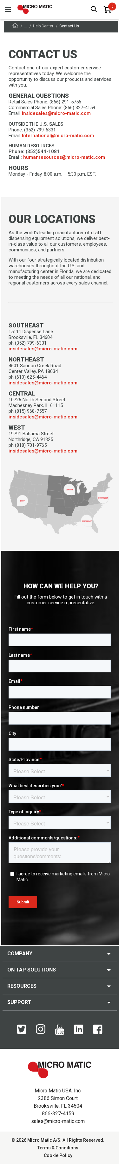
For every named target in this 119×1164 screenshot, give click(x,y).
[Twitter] (21, 1032)
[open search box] (94, 10)
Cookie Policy (58, 1155)
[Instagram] (40, 1032)
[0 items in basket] (107, 9)
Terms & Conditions (57, 1147)
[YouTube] (59, 1033)
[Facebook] (97, 1032)
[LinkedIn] (78, 1032)
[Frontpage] (15, 27)
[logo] (34, 9)
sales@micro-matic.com (58, 1121)
